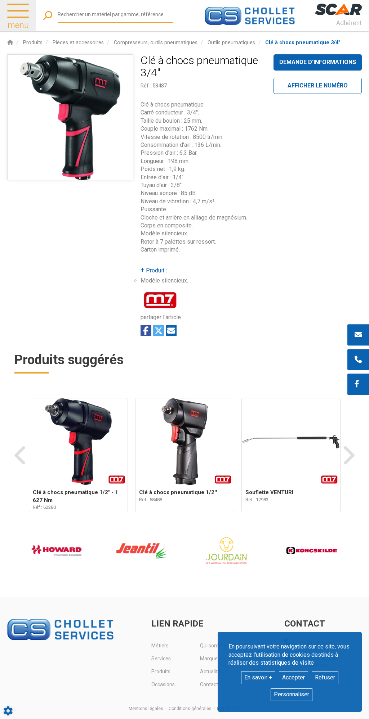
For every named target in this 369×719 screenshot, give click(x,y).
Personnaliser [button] (291, 694)
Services (161, 658)
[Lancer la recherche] (47, 15)
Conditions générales (190, 708)
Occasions (163, 684)
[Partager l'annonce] (171, 330)
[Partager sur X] (158, 330)
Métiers (160, 645)
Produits (160, 671)
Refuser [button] (325, 677)
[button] (302, 43)
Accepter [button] (293, 677)
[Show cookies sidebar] (8, 710)
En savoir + (258, 677)
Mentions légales (146, 708)
